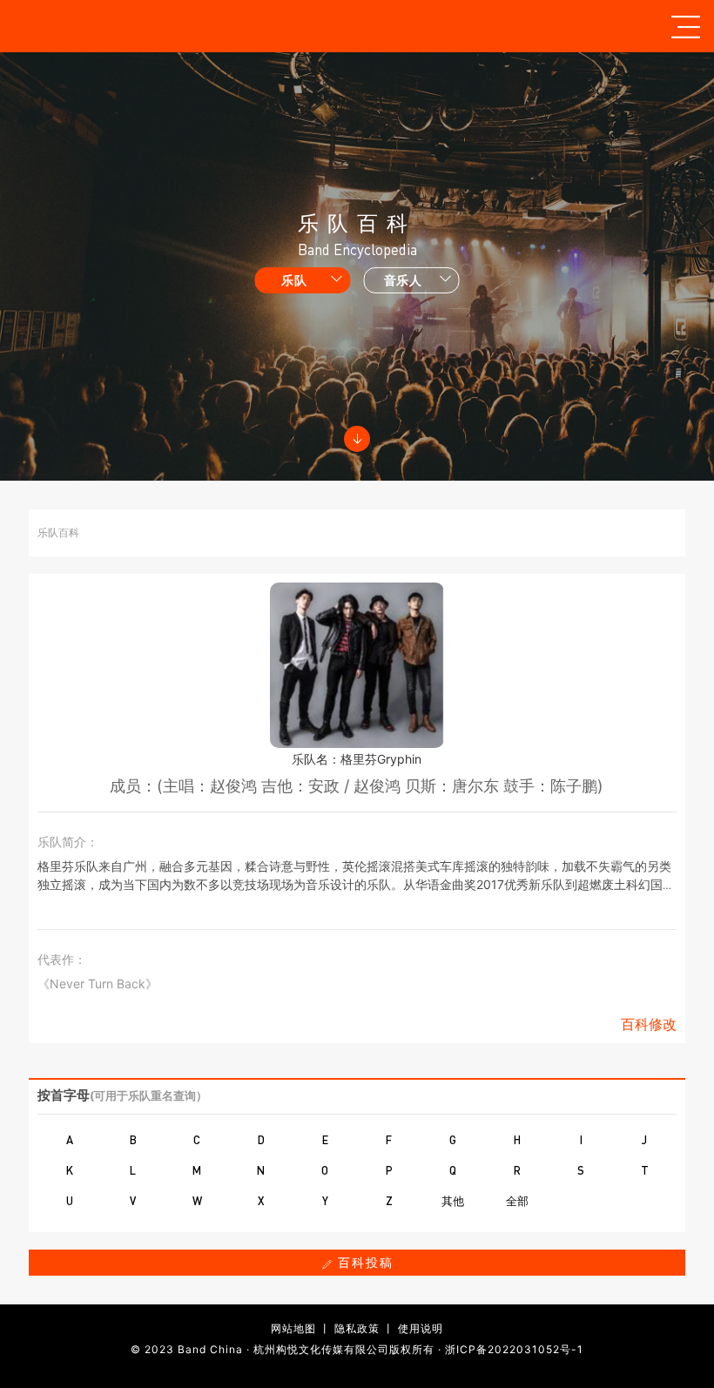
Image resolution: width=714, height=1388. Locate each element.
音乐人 (403, 280)
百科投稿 (363, 1262)
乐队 (293, 280)
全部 (517, 1201)
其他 (452, 1201)
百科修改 (649, 1024)
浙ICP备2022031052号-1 (514, 1349)
